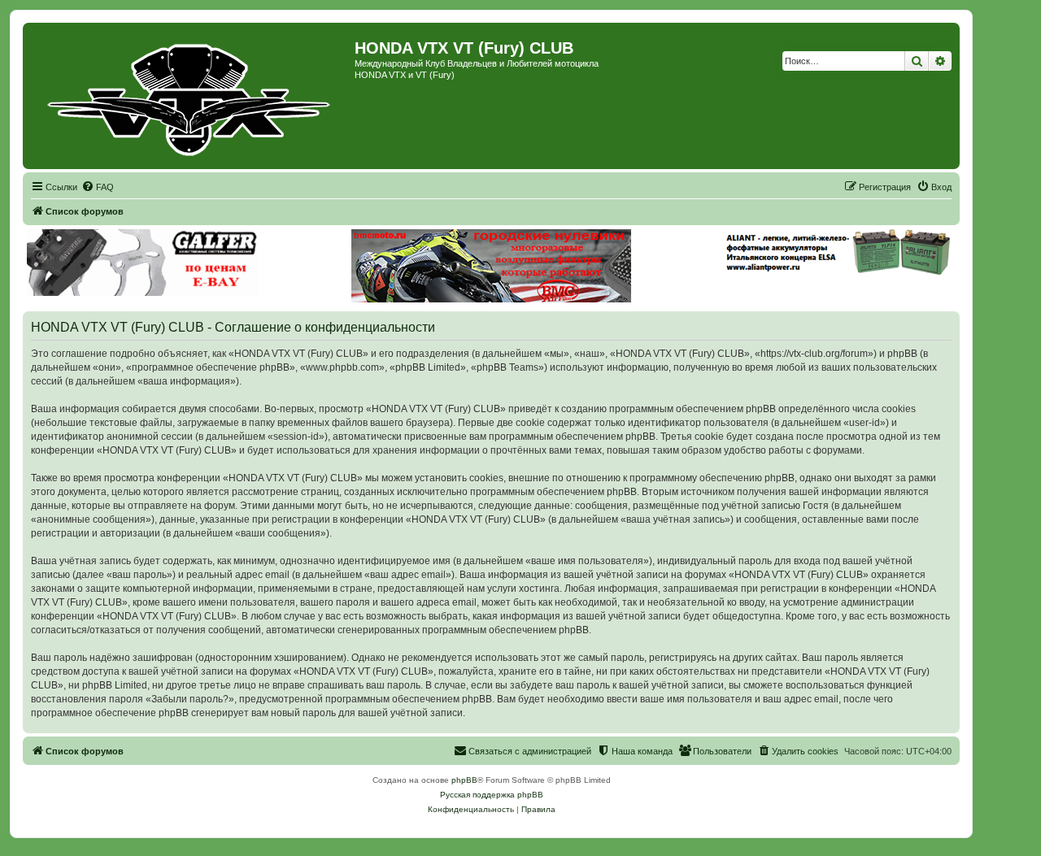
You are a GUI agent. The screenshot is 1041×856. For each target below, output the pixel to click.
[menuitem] (97, 187)
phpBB (464, 780)
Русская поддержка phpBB (491, 794)
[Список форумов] (191, 96)
